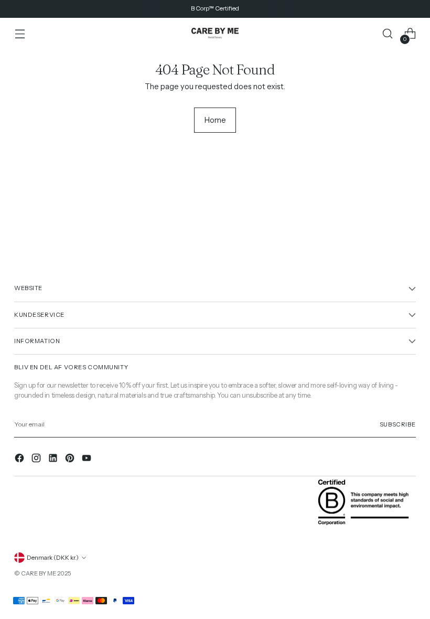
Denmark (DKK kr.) (53, 557)
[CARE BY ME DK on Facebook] (20, 460)
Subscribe (398, 424)
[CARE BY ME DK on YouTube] (87, 460)
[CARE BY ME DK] (215, 33)
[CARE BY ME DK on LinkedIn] (54, 460)
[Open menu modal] (19, 34)
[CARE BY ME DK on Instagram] (37, 460)
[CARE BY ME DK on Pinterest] (70, 460)
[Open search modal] (388, 34)
